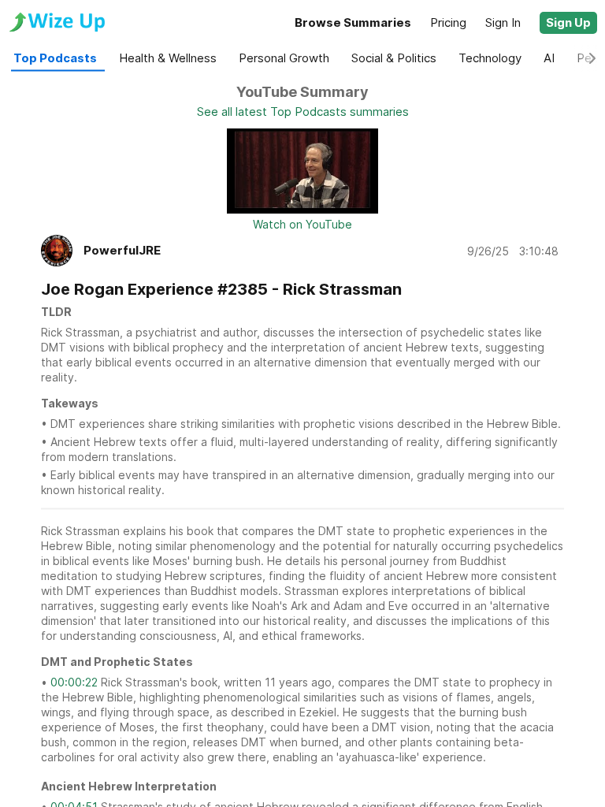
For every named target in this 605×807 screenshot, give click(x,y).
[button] (568, 23)
